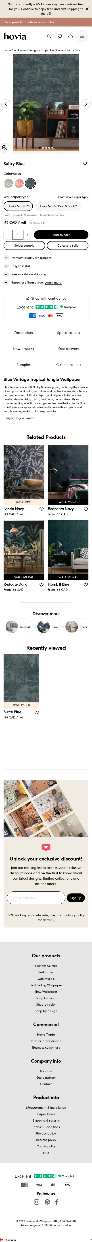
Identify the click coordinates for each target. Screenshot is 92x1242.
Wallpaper (20, 50)
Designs (33, 50)
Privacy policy (46, 1133)
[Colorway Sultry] (8, 183)
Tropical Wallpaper (52, 50)
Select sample (24, 245)
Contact (46, 1084)
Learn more (53, 282)
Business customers (46, 1047)
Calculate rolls (67, 245)
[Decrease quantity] (8, 234)
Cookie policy (46, 1146)
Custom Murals (46, 966)
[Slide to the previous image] (5, 103)
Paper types (46, 1114)
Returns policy (46, 1140)
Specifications (68, 332)
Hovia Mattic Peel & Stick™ (58, 206)
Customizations (68, 364)
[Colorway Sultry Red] (19, 183)
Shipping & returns (46, 1120)
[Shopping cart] (70, 36)
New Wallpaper (46, 991)
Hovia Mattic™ (18, 206)
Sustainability (46, 1077)
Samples (24, 364)
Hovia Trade (46, 1034)
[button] (59, 36)
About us (46, 1071)
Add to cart (61, 235)
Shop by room (46, 998)
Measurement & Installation (46, 1107)
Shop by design (46, 1011)
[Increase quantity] (27, 234)
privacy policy (75, 915)
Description (23, 332)
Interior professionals (46, 1041)
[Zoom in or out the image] (4, 147)
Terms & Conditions (46, 1127)
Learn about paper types (73, 197)
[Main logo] (16, 36)
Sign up (75, 898)
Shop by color (46, 1004)
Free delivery (68, 348)
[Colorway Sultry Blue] (30, 183)
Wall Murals (46, 978)
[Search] (49, 36)
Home (7, 50)
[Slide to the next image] (86, 103)
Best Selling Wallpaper (46, 985)
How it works (23, 348)
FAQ (46, 1153)
